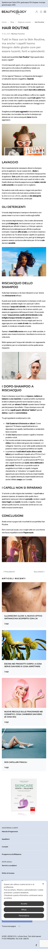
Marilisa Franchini (18, 34)
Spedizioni (5, 839)
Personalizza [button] (24, 916)
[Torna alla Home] (14, 11)
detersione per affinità (12, 196)
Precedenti (9, 571)
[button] (45, 11)
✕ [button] (43, 884)
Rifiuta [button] (23, 910)
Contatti (5, 847)
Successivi (39, 571)
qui (27, 226)
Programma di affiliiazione (11, 854)
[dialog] (24, 900)
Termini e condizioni (9, 865)
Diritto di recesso (8, 873)
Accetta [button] (24, 904)
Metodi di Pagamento (10, 831)
